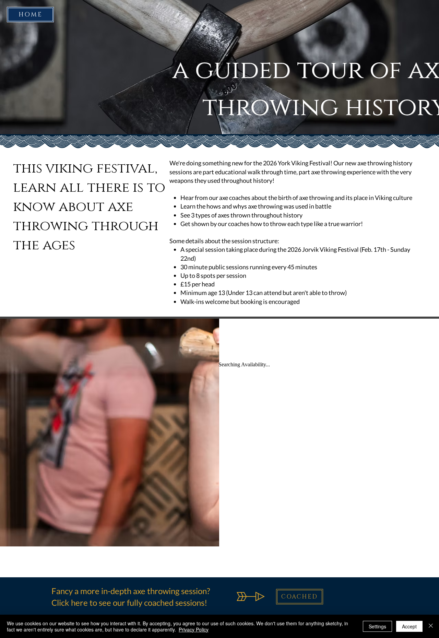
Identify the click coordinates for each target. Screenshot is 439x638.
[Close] (431, 626)
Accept (409, 626)
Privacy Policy (194, 629)
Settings (377, 626)
